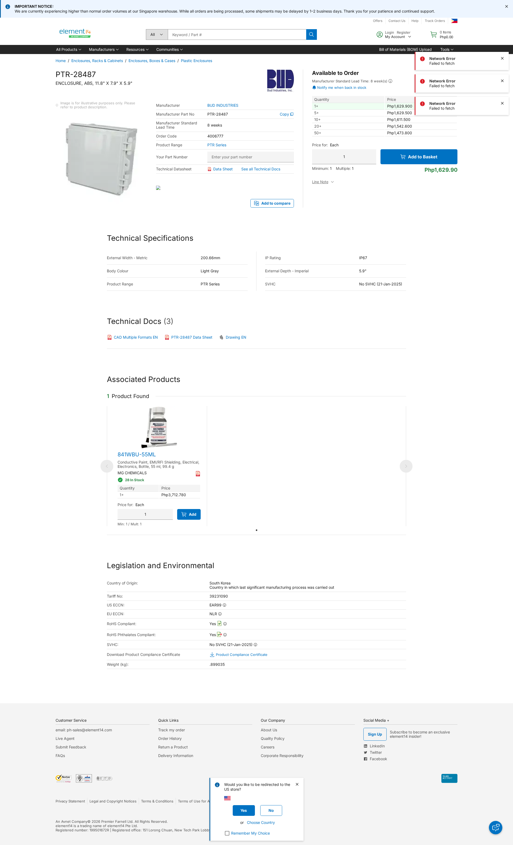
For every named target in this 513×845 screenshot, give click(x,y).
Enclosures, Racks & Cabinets (97, 60)
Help (414, 21)
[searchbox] (237, 34)
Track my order (171, 730)
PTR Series (216, 145)
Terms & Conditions (157, 801)
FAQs (60, 755)
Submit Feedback (71, 747)
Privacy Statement (70, 801)
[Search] (311, 34)
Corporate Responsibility (282, 755)
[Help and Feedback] (495, 827)
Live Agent (65, 738)
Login (389, 32)
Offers (377, 21)
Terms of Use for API (195, 801)
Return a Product (173, 747)
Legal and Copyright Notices (113, 801)
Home (61, 60)
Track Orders (435, 21)
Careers (267, 747)
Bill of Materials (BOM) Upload (405, 49)
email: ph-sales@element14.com (84, 730)
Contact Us (396, 21)
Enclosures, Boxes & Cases (152, 60)
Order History (170, 738)
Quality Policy (273, 738)
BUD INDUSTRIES (222, 105)
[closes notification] (506, 6)
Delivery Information (175, 755)
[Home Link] (75, 34)
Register (403, 32)
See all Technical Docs (260, 169)
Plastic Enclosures (196, 60)
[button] (68, 49)
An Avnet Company (71, 821)
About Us (269, 730)
